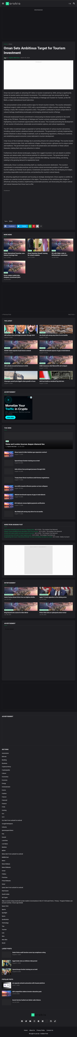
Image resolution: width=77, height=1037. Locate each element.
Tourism (4, 929)
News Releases (6, 867)
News (3, 860)
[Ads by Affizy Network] (31, 397)
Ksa (3, 834)
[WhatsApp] (30, 226)
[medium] (42, 1021)
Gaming (4, 810)
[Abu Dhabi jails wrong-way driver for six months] (8, 514)
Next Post (71, 314)
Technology (5, 923)
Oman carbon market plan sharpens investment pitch (12, 276)
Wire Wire (4, 939)
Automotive (5, 753)
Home (5, 44)
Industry (4, 827)
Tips (3, 926)
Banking (4, 760)
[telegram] (38, 1021)
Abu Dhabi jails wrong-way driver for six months (53, 335)
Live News (5, 844)
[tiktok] (55, 1021)
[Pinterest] (33, 226)
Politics (4, 874)
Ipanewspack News (7, 830)
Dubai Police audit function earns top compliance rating (29, 952)
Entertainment (6, 787)
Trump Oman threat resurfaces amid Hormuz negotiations (32, 477)
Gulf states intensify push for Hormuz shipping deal (19, 529)
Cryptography (6, 770)
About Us (32, 1030)
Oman (10, 44)
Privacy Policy (41, 1030)
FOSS (3, 807)
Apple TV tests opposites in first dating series (53, 597)
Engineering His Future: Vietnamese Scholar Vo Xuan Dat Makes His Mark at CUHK (28, 537)
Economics (5, 776)
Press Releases (6, 880)
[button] (2, 3)
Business (4, 763)
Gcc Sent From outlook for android (12, 820)
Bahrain (4, 756)
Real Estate (5, 891)
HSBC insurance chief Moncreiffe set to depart (53, 366)
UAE (3, 933)
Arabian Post (44, 1033)
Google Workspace (7, 823)
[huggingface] (46, 1021)
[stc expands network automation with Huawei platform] (6, 985)
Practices (4, 877)
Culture (4, 773)
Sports (4, 909)
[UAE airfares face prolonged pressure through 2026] (8, 471)
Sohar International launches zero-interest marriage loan (14, 254)
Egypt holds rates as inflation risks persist (24, 961)
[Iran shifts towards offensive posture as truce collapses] (8, 488)
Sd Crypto (5, 897)
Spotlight (4, 913)
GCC (3, 817)
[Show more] (41, 226)
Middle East (5, 857)
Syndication (5, 919)
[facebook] (22, 1021)
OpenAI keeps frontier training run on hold (27, 460)
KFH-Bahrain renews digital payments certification (30, 503)
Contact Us (50, 1030)
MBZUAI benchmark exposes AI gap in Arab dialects (54, 350)
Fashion (4, 793)
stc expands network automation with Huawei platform (28, 983)
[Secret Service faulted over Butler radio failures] (6, 1002)
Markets (4, 847)
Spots (3, 916)
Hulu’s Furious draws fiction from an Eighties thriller (19, 597)
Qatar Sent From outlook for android (12, 887)
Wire (3, 936)
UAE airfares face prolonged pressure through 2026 (19, 335)
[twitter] (26, 1021)
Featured (4, 800)
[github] (50, 1021)
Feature (4, 797)
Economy (4, 780)
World (3, 943)
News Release (6, 864)
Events (4, 790)
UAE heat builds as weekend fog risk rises (51, 381)
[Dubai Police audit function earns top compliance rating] (6, 955)
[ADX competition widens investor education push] (6, 994)
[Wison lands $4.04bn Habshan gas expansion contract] (8, 454)
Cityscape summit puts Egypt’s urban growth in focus (19, 381)
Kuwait (4, 837)
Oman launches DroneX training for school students (38, 254)
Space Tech (5, 906)
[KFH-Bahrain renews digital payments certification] (8, 505)
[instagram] (34, 1021)
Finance (4, 803)
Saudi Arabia (5, 894)
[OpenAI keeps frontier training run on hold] (8, 463)
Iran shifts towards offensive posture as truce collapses (31, 486)
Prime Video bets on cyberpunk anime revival (52, 612)
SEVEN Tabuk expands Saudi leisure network (17, 350)
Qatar (3, 884)
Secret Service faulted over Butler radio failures (26, 1000)
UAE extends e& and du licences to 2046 (16, 366)
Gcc (3, 813)
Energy (4, 783)
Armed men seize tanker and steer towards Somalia (19, 533)
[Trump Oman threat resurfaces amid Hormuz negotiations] (8, 480)
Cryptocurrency (6, 766)
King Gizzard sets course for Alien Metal (16, 612)
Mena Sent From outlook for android (12, 854)
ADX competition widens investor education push (27, 991)
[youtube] (30, 1021)
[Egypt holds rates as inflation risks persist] (6, 963)
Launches (5, 840)
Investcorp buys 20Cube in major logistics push (18, 535)
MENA (4, 850)
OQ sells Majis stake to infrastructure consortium (60, 254)
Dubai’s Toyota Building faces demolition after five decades (21, 531)
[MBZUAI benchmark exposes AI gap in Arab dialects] (8, 497)
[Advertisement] (38, 26)
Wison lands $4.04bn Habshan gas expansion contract (31, 452)
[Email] (37, 226)
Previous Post (7, 314)
